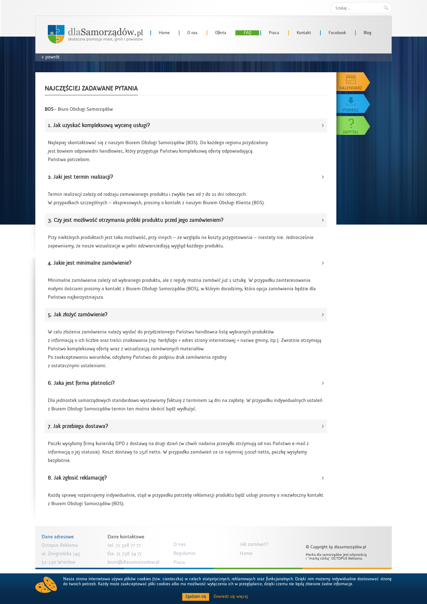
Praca (274, 32)
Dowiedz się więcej (231, 596)
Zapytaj (353, 125)
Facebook (337, 32)
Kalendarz (353, 81)
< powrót (51, 57)
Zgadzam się (195, 596)
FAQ (247, 32)
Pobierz (353, 103)
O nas (192, 32)
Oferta (220, 32)
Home (164, 32)
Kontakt (304, 32)
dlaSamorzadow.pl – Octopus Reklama (95, 34)
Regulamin (184, 553)
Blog (367, 32)
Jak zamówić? (254, 544)
